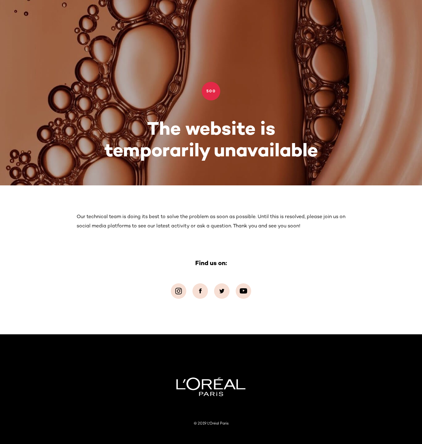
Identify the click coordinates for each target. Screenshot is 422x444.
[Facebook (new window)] (200, 291)
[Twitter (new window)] (222, 291)
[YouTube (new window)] (243, 291)
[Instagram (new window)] (178, 291)
